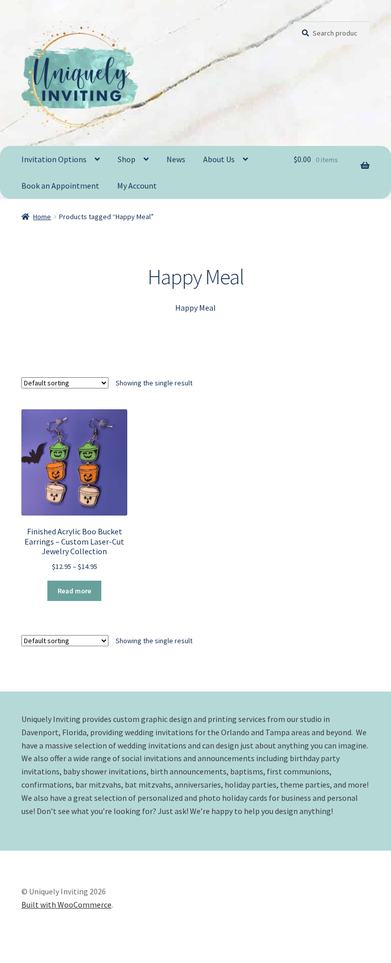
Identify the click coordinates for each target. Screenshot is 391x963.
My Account (137, 185)
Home (42, 216)
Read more (74, 590)
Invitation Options (54, 159)
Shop (126, 159)
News (175, 159)
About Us (219, 159)
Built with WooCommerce (66, 904)
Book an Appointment (60, 185)
